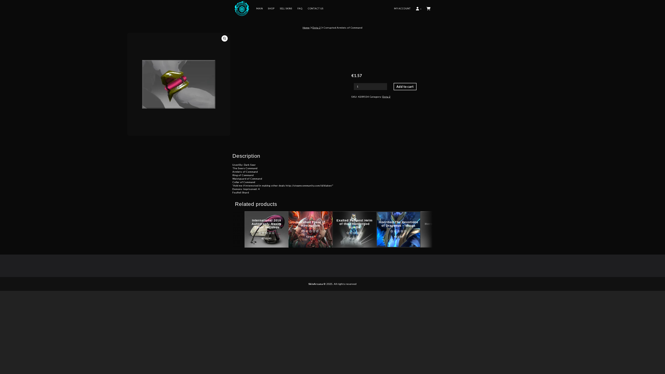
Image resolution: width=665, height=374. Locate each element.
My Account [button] (402, 8)
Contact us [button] (315, 8)
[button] (418, 7)
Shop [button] (271, 8)
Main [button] (259, 8)
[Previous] (238, 229)
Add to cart (405, 86)
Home (306, 27)
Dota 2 (316, 27)
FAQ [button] (300, 8)
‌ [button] (429, 7)
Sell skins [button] (286, 8)
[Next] (426, 229)
